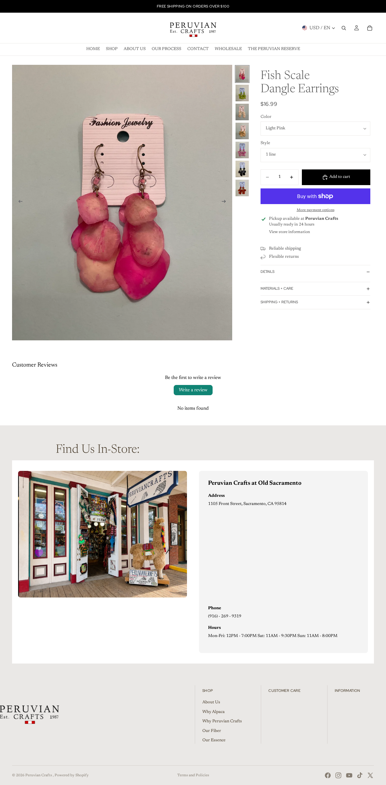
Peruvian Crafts (39, 775)
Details (267, 271)
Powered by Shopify (72, 775)
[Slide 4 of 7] (242, 131)
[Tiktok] (359, 775)
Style (265, 143)
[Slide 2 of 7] (242, 93)
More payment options (315, 210)
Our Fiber (211, 731)
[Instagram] (338, 775)
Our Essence (214, 740)
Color (266, 117)
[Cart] (369, 28)
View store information (289, 232)
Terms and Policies (193, 775)
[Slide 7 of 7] (242, 188)
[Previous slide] (18, 202)
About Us (211, 702)
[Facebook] (327, 775)
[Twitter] (370, 775)
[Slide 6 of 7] (242, 169)
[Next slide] (225, 202)
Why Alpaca (213, 712)
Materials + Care (277, 288)
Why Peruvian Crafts (222, 721)
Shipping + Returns (279, 302)
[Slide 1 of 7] (242, 74)
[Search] (343, 28)
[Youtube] (349, 775)
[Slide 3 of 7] (242, 112)
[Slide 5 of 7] (242, 150)
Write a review (193, 390)
